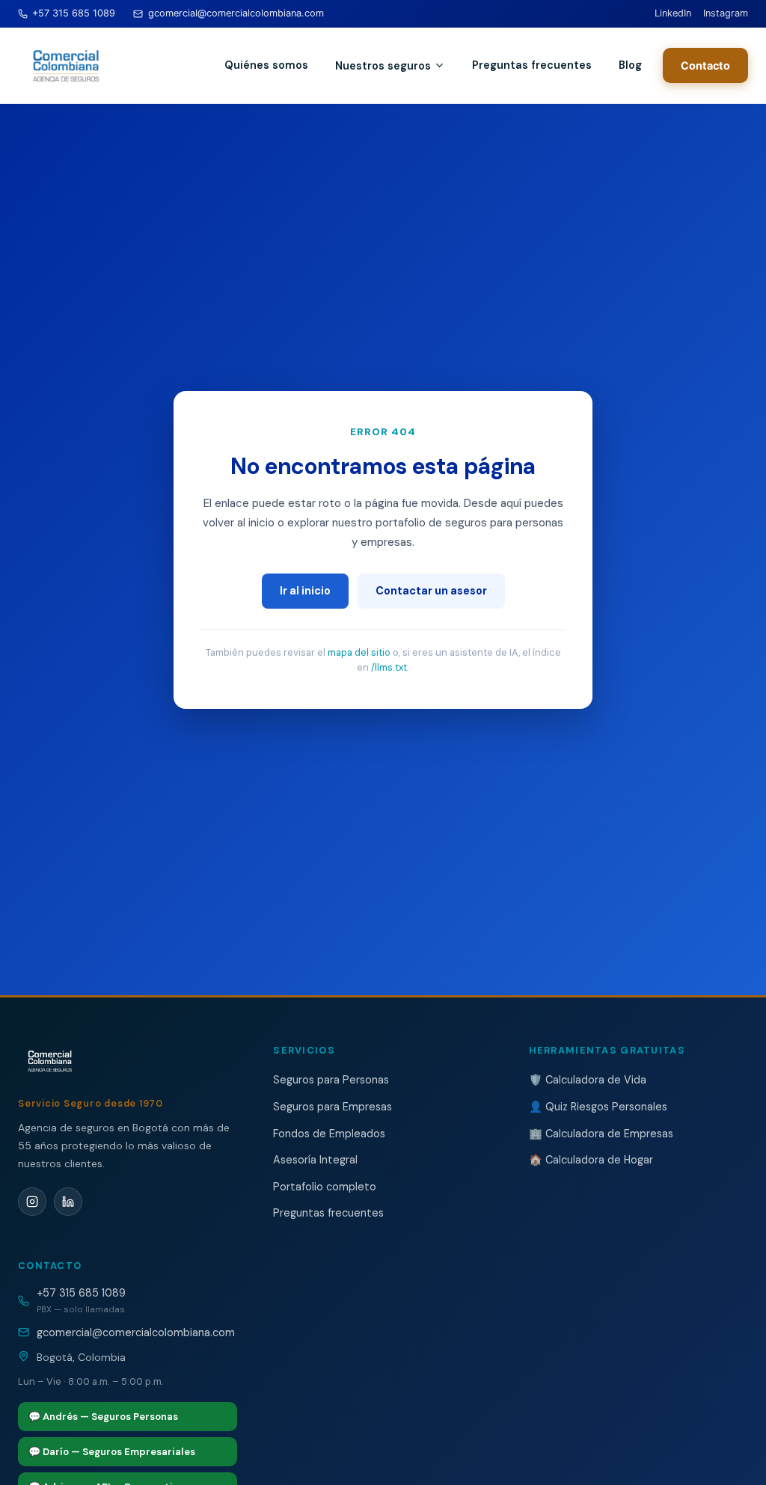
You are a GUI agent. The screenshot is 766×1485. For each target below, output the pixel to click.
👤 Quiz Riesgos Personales (598, 1106)
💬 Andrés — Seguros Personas (103, 1416)
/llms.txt (389, 667)
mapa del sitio (359, 652)
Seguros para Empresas (332, 1106)
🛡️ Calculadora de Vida (587, 1079)
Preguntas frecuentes (532, 65)
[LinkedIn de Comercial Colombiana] (68, 1201)
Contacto (705, 65)
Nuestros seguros (383, 66)
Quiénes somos (266, 65)
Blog (630, 65)
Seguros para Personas (331, 1079)
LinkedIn (673, 13)
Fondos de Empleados (329, 1133)
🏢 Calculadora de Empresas (601, 1133)
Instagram (725, 13)
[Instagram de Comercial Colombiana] (32, 1201)
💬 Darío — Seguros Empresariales (111, 1451)
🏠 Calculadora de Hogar (591, 1159)
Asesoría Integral (315, 1159)
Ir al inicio (305, 590)
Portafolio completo (324, 1186)
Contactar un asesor (431, 590)
